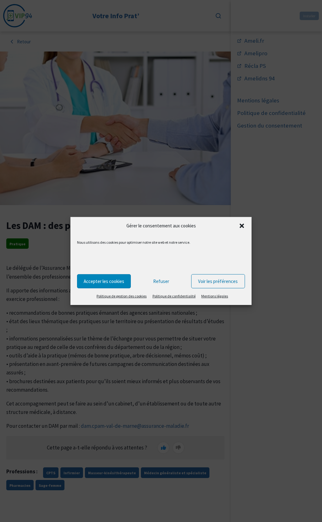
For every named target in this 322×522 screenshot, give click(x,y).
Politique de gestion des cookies (122, 296)
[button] (242, 226)
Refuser (161, 281)
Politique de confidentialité (174, 296)
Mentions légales (214, 296)
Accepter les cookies (104, 281)
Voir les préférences (218, 281)
